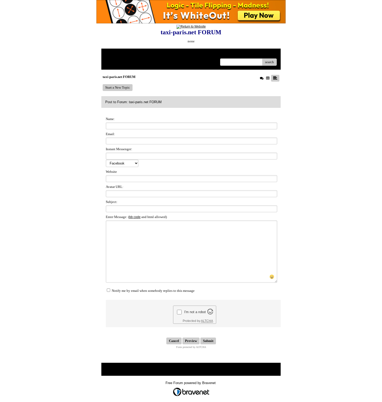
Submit (208, 341)
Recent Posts (144, 62)
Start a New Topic (117, 87)
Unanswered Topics (119, 62)
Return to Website (117, 54)
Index (139, 54)
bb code (135, 217)
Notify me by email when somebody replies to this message (153, 291)
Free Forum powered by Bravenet (191, 383)
